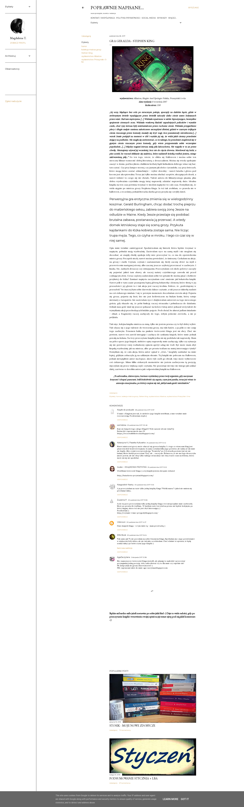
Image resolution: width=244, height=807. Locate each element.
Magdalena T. (18, 38)
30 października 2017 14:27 (136, 522)
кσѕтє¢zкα (121, 425)
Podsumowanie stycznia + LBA (133, 778)
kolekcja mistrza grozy (91, 50)
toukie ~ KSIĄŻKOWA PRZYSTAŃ (132, 467)
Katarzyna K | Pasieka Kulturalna (131, 443)
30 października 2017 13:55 (137, 500)
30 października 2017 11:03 (144, 485)
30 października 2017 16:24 (137, 535)
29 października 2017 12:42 (156, 443)
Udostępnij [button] (86, 36)
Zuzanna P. (122, 500)
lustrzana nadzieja (124, 548)
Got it (185, 799)
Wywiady (162, 18)
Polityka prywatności (128, 18)
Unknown (121, 522)
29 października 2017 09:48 (137, 425)
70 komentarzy (125, 730)
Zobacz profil (18, 43)
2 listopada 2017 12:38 (139, 557)
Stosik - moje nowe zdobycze (132, 725)
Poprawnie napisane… (117, 8)
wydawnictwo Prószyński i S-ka (178, 396)
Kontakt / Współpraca (103, 18)
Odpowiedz (122, 420)
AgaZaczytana (123, 557)
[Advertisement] (152, 646)
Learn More (170, 799)
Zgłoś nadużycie (13, 101)
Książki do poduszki (125, 410)
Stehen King (87, 53)
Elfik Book (121, 535)
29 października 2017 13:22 (157, 467)
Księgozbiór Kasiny (125, 485)
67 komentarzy (125, 783)
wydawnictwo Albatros (91, 56)
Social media (149, 18)
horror (84, 46)
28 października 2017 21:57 (144, 410)
